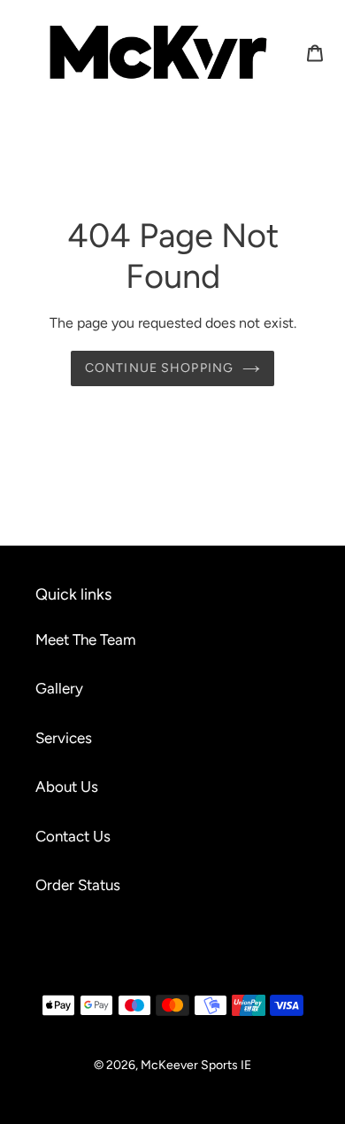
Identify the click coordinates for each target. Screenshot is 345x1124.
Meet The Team (85, 639)
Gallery (59, 688)
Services (63, 738)
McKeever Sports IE (196, 1065)
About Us (66, 786)
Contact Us (73, 836)
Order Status (77, 885)
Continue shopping (159, 368)
